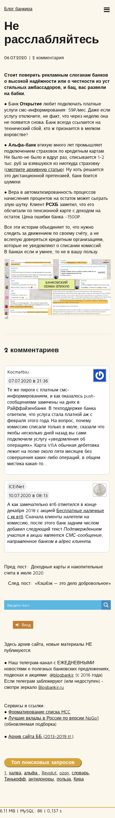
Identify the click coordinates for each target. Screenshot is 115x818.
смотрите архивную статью (34, 169)
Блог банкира (18, 8)
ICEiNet (16, 486)
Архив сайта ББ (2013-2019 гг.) (40, 736)
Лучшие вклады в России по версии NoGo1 (53, 717)
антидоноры (41, 778)
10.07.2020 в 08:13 (28, 495)
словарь (80, 772)
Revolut (49, 772)
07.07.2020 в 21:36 (28, 380)
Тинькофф (15, 778)
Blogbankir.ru (51, 687)
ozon (64, 772)
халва (15, 772)
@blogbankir (62, 674)
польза (64, 778)
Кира (79, 778)
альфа (31, 772)
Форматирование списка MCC (39, 711)
